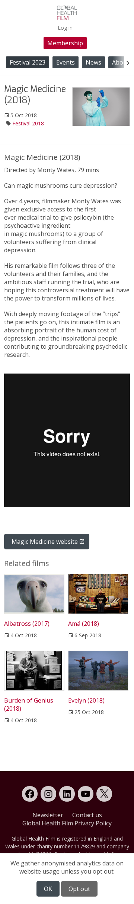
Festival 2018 (28, 123)
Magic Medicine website (45, 542)
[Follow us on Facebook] (30, 794)
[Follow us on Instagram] (48, 794)
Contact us (87, 815)
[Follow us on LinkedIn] (67, 794)
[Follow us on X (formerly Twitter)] (104, 794)
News (93, 62)
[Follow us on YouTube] (85, 794)
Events (65, 62)
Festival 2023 (27, 62)
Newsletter (47, 815)
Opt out (79, 889)
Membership (65, 43)
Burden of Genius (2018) (28, 704)
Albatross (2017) (27, 623)
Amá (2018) (83, 623)
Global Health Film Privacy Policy (67, 823)
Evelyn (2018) (86, 700)
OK (48, 889)
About (120, 62)
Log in (65, 27)
